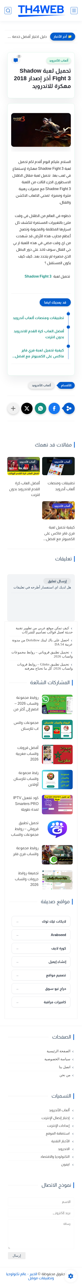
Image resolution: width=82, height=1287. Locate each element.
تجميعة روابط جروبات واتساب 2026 (26, 879)
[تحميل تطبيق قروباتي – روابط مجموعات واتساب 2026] (57, 829)
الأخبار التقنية (60, 1141)
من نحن (64, 1075)
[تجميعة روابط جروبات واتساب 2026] (57, 880)
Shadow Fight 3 (38, 276)
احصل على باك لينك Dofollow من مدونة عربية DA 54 (42, 642)
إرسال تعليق (57, 581)
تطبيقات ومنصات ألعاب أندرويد (38, 318)
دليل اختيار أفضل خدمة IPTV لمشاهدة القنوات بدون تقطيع (27, 37)
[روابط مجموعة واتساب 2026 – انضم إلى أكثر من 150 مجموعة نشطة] (57, 704)
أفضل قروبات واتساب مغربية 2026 (27, 753)
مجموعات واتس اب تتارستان (26, 725)
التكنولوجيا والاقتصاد (55, 1156)
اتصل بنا (64, 1067)
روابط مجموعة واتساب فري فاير (25, 851)
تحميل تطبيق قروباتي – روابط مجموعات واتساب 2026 (42, 654)
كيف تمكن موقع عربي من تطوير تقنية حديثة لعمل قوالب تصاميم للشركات (44, 630)
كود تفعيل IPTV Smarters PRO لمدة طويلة (25, 803)
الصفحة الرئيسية (58, 1051)
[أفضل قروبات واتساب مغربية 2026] (57, 754)
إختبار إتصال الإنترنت (55, 1118)
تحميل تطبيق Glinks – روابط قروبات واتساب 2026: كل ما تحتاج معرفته (45, 666)
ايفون (65, 1164)
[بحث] (8, 10)
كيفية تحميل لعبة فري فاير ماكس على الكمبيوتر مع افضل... (38, 353)
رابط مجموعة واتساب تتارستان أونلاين (25, 778)
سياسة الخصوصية (57, 1059)
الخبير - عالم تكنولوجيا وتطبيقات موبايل (30, 1276)
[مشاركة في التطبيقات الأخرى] (13, 408)
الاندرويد (64, 1149)
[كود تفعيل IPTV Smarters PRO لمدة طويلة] (57, 804)
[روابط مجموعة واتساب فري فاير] (57, 854)
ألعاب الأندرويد (58, 60)
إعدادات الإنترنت (58, 1125)
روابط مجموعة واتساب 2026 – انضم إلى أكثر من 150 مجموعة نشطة (25, 704)
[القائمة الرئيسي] (74, 10)
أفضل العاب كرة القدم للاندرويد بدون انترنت (39, 334)
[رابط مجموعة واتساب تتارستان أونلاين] (57, 779)
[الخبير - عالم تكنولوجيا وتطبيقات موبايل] (41, 10)
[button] (54, 408)
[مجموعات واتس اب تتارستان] (57, 729)
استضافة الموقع (58, 1133)
